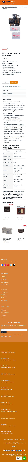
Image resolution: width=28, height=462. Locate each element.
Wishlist (2, 297)
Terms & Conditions (5, 282)
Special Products (4, 277)
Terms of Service (8, 336)
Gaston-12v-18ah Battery (6, 218)
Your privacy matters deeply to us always (8, 425)
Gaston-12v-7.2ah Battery (20, 239)
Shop (6, 7)
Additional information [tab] (8, 93)
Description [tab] (5, 90)
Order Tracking (4, 300)
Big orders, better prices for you (6, 389)
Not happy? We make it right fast (6, 403)
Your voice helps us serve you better (8, 352)
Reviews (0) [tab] (5, 96)
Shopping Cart (4, 295)
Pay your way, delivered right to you (7, 396)
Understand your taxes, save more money (8, 360)
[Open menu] (25, 3)
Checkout (3, 294)
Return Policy (3, 310)
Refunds (14, 446)
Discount (22, 439)
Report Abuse (3, 315)
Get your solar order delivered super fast (8, 367)
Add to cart (13, 82)
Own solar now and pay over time (7, 433)
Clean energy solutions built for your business (9, 411)
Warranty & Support (5, 284)
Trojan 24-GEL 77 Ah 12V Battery (20, 218)
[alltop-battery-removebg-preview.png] (14, 27)
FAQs (2, 316)
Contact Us (3, 309)
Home (3, 7)
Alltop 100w (11, 198)
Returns (23, 443)
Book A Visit (10, 439)
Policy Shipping (16, 443)
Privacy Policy (3, 279)
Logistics (2, 299)
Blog (5, 439)
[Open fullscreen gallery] (25, 42)
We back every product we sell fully (7, 381)
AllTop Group (6, 193)
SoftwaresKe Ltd (14, 455)
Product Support (4, 292)
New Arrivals (3, 276)
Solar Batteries (18, 86)
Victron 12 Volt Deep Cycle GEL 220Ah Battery (7, 239)
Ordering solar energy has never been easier (8, 374)
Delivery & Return (4, 281)
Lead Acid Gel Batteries (12, 7)
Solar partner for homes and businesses (8, 418)
